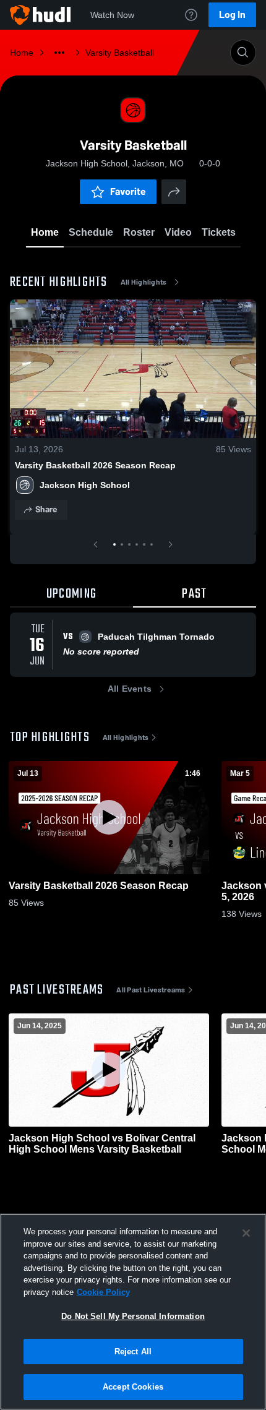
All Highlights (144, 282)
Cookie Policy (103, 1292)
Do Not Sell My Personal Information (133, 1316)
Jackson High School (85, 485)
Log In (232, 14)
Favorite (128, 191)
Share (46, 509)
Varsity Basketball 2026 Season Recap (95, 465)
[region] (133, 1311)
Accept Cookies (133, 1386)
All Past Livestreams (150, 990)
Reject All (133, 1351)
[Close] (246, 1233)
